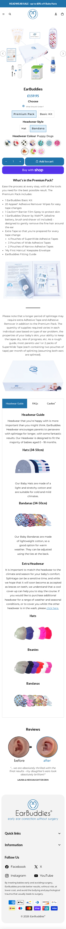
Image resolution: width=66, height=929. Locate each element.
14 (26, 82)
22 (47, 82)
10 (16, 82)
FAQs (35, 403)
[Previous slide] (3, 53)
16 (31, 82)
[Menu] (3, 14)
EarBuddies (37, 916)
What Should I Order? (35, 107)
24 (53, 82)
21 (45, 82)
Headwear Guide (14, 403)
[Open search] (10, 14)
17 (34, 82)
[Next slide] (63, 53)
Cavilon (51, 403)
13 (24, 82)
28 (63, 82)
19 (39, 82)
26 (58, 82)
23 (50, 82)
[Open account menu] (56, 14)
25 (55, 82)
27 (60, 82)
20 (42, 82)
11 (18, 82)
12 (21, 82)
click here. (52, 608)
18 (37, 82)
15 (29, 82)
